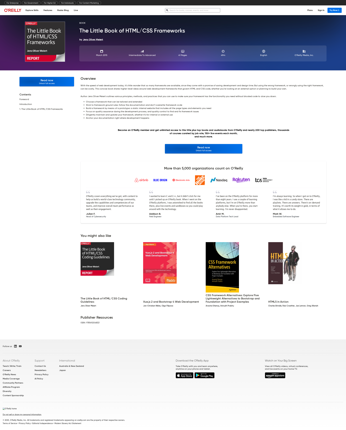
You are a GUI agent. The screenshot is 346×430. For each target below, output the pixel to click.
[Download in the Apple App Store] (184, 377)
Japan (62, 370)
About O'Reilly (11, 360)
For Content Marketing (89, 3)
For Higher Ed (50, 3)
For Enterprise (13, 3)
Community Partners (13, 382)
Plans (310, 10)
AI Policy (39, 378)
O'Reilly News (9, 374)
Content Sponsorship (13, 395)
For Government (31, 3)
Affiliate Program (11, 387)
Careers (7, 370)
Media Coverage (11, 378)
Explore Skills (32, 10)
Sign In (321, 10)
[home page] (12, 10)
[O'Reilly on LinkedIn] (15, 346)
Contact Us (40, 366)
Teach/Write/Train (12, 366)
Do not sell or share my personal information (22, 414)
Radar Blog (63, 10)
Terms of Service (10, 423)
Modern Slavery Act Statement (67, 423)
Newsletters (40, 370)
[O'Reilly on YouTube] (20, 346)
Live (76, 10)
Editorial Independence (42, 423)
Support (40, 360)
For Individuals (67, 3)
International (67, 360)
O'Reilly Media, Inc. (304, 55)
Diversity (7, 391)
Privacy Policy (41, 374)
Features (48, 10)
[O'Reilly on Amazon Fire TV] (275, 377)
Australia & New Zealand (71, 366)
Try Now (333, 10)
